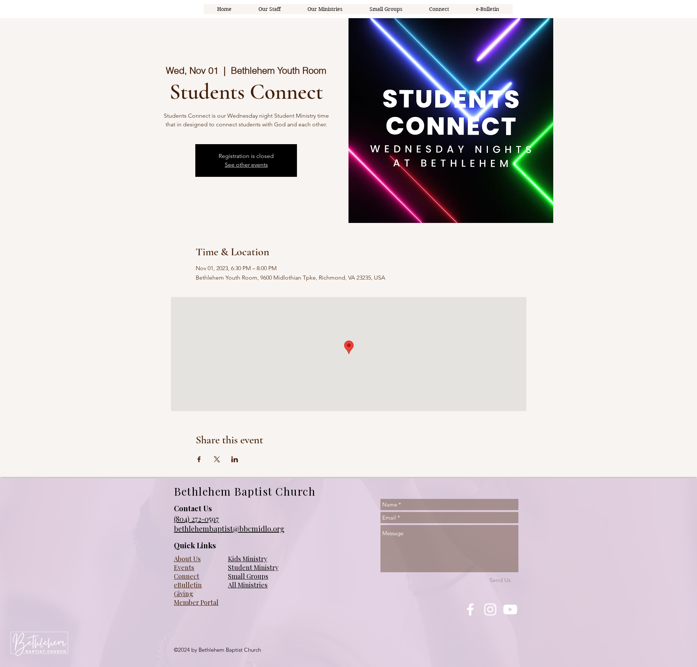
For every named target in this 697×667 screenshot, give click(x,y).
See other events (246, 164)
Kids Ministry (247, 558)
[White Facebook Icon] (470, 609)
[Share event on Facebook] (199, 459)
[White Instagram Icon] (490, 609)
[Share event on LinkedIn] (234, 459)
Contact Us (193, 508)
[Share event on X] (216, 459)
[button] (325, 9)
